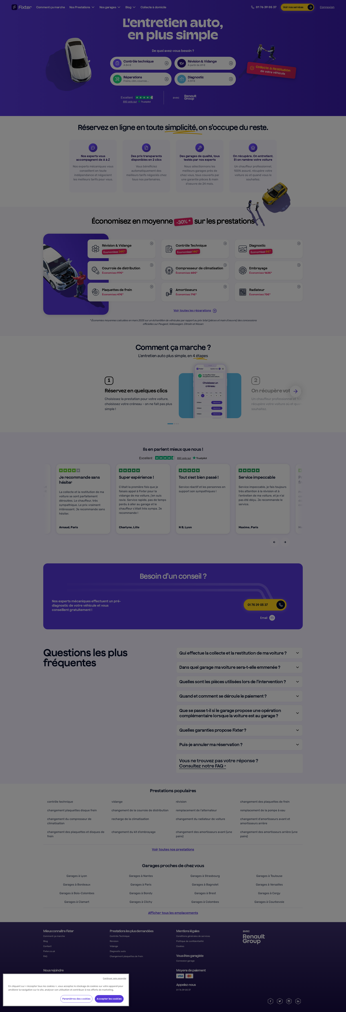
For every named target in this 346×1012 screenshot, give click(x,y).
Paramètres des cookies (76, 998)
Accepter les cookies (109, 998)
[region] (66, 990)
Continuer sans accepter (114, 978)
